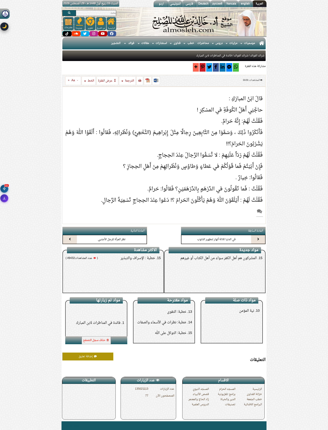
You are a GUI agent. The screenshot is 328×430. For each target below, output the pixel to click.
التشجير (115, 43)
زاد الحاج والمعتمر (198, 399)
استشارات (161, 43)
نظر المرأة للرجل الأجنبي (111, 239)
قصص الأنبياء (201, 394)
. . (63, 426)
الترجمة (129, 81)
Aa (73, 80)
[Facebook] (216, 67)
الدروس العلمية (200, 404)
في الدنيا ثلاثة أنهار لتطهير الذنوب (216, 239)
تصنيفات (230, 404)
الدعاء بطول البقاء (246, 285)
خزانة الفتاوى (254, 394)
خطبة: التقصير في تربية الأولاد (135, 285)
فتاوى (177, 43)
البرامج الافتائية (253, 404)
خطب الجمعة (254, 399)
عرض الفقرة (105, 81)
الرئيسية (257, 389)
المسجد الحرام (227, 389)
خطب (190, 43)
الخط (90, 81)
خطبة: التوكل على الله (170, 308)
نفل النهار (249, 332)
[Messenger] (229, 67)
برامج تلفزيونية (226, 394)
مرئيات (233, 43)
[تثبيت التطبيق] (4, 198)
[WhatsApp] (236, 67)
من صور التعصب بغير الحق (239, 274)
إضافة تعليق (86, 356)
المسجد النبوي (201, 389)
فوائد (131, 43)
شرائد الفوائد (257, 55)
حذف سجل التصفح (94, 340)
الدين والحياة (227, 399)
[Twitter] (209, 67)
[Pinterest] (203, 67)
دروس (219, 43)
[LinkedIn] (223, 67)
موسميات (249, 43)
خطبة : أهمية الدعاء (142, 274)
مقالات (145, 43)
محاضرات (203, 43)
